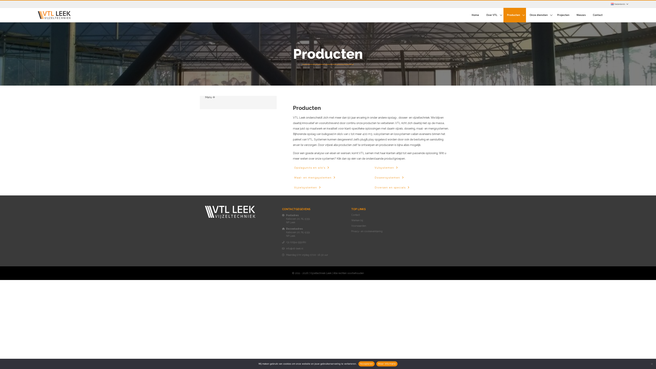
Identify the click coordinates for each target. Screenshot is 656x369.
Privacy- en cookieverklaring (366, 231)
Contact (598, 15)
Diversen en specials (390, 187)
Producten (513, 15)
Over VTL (491, 15)
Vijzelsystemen (305, 187)
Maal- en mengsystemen (313, 177)
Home (475, 15)
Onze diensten (539, 15)
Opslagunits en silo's (309, 167)
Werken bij (357, 220)
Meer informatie (387, 363)
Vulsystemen (384, 167)
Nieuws (581, 15)
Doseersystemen (387, 177)
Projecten (563, 15)
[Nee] (651, 364)
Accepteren (366, 363)
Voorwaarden (358, 225)
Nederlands (619, 4)
